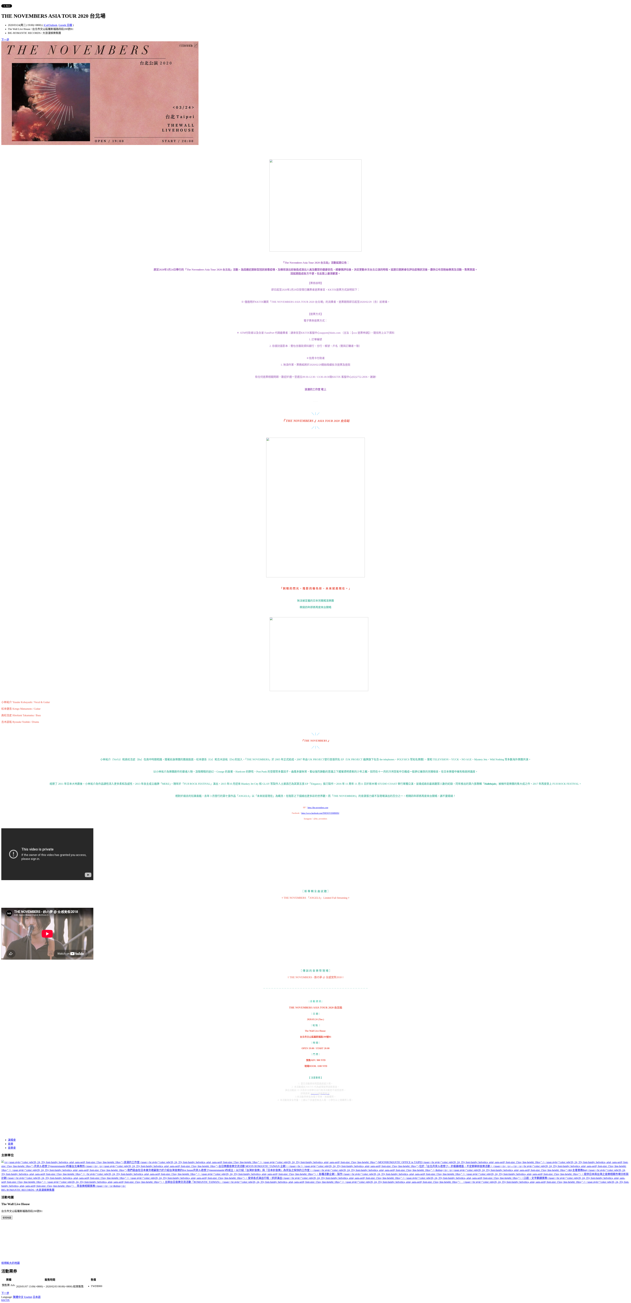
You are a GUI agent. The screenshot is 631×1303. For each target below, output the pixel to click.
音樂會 (12, 1147)
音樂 (10, 1143)
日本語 (37, 1297)
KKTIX (5, 1300)
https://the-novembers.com (318, 807)
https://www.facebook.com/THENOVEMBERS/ (320, 813)
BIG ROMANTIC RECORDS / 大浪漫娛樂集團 (27, 1189)
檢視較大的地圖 (10, 1263)
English (28, 1297)
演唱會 (12, 1139)
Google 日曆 (65, 25)
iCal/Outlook (50, 25)
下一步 (5, 39)
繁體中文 (18, 1297)
